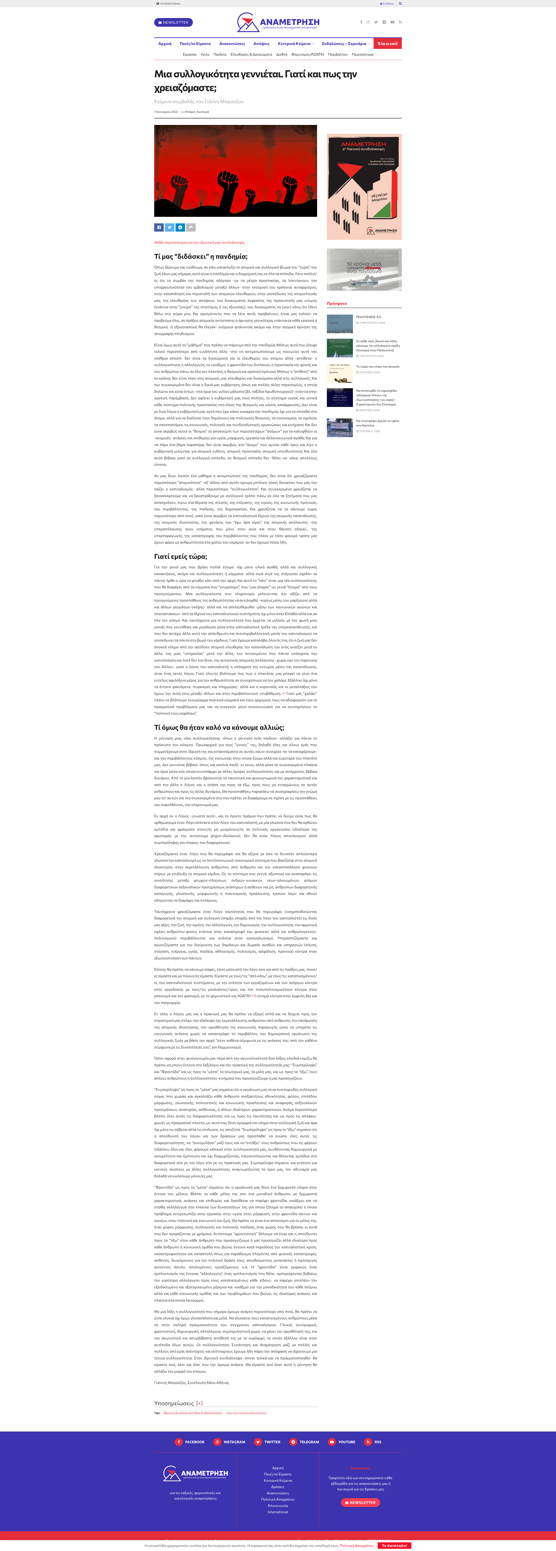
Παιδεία (220, 54)
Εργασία (189, 54)
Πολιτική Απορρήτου (278, 1499)
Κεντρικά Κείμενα (294, 43)
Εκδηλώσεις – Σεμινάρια (344, 43)
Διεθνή (281, 54)
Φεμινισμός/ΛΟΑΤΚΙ (307, 54)
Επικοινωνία (278, 1505)
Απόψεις (261, 43)
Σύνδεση (388, 3)
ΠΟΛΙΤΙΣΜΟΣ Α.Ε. (369, 317)
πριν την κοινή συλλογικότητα (246, 1412)
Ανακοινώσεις (232, 43)
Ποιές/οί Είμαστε (195, 43)
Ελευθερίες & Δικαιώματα (251, 54)
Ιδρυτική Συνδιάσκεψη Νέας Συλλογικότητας (193, 1412)
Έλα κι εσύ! (388, 43)
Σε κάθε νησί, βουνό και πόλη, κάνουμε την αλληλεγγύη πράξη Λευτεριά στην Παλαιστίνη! (378, 345)
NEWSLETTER (175, 22)
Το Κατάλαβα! (394, 1545)
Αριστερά (203, 111)
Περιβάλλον (338, 54)
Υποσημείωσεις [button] (174, 1403)
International (170, 3)
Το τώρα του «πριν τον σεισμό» (378, 366)
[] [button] (199, 1403)
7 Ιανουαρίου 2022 (166, 111)
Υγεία (205, 54)
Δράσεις (278, 1487)
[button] (283, 693)
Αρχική (164, 43)
